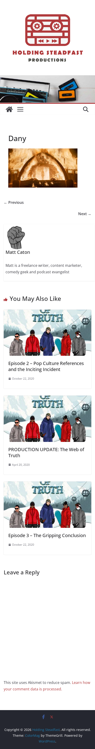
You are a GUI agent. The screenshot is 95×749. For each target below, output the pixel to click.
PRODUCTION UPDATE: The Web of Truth (46, 452)
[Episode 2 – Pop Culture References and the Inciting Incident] (47, 312)
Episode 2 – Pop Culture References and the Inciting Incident (46, 366)
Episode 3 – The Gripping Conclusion (47, 535)
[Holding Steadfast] (9, 109)
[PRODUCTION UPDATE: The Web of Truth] (47, 398)
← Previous (14, 202)
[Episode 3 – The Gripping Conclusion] (47, 484)
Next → (84, 213)
